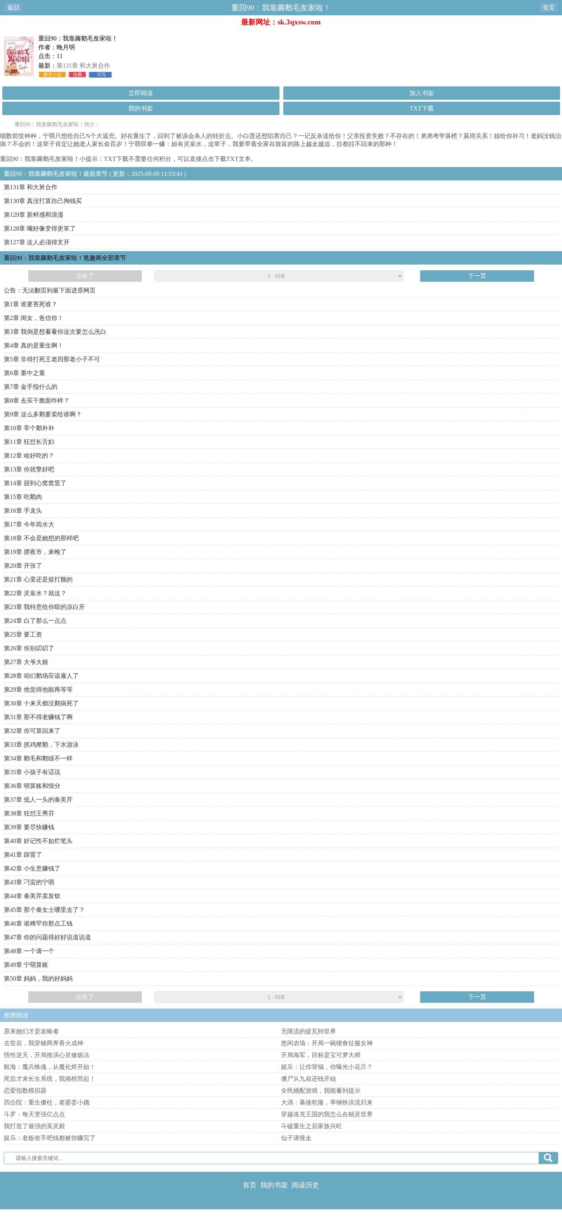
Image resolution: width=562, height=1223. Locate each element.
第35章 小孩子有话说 (32, 772)
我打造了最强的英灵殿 (34, 1126)
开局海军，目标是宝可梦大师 (321, 1055)
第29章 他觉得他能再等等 (38, 689)
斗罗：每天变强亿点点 (34, 1114)
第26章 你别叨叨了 (29, 648)
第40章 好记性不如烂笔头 (38, 841)
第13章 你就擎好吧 (29, 469)
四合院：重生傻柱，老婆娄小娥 (46, 1102)
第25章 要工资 (23, 634)
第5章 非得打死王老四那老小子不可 (52, 359)
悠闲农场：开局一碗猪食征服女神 (327, 1043)
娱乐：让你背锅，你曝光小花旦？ (327, 1067)
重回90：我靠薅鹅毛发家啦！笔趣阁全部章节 (65, 258)
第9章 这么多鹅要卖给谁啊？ (43, 414)
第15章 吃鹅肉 (23, 497)
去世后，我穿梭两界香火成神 (43, 1043)
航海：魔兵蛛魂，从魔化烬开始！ (50, 1067)
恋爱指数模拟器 (25, 1090)
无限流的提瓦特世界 (308, 1031)
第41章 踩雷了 (23, 854)
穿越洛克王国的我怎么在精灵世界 (327, 1114)
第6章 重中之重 (24, 373)
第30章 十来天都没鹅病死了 (41, 703)
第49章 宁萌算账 (26, 965)
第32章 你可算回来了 (32, 731)
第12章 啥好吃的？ (29, 455)
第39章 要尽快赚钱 (29, 827)
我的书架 (140, 108)
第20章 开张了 (23, 565)
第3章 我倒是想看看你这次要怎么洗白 (55, 331)
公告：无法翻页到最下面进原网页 (50, 290)
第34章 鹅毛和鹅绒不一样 (38, 758)
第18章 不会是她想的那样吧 (41, 538)
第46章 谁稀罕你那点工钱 (38, 923)
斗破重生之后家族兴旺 (311, 1126)
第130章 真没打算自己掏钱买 (43, 201)
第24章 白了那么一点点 (35, 620)
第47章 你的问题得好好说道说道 (47, 937)
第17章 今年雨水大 (29, 524)
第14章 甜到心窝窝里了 (35, 483)
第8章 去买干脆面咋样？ (37, 400)
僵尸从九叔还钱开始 (308, 1078)
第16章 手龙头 (23, 510)
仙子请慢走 (296, 1138)
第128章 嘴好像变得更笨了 (40, 228)
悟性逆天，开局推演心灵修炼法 (46, 1055)
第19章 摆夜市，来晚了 (35, 552)
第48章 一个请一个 (29, 951)
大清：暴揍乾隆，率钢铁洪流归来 (327, 1102)
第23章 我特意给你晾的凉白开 (44, 607)
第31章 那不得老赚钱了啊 (38, 717)
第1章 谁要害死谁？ (30, 304)
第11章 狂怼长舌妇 (29, 442)
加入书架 (421, 93)
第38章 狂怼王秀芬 (29, 813)
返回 (13, 7)
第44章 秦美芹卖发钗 (32, 896)
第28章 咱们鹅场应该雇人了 (41, 675)
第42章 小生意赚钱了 (32, 868)
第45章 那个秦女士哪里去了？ (44, 909)
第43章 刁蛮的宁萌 (29, 882)
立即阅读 (140, 93)
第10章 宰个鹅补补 (29, 428)
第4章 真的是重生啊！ (33, 345)
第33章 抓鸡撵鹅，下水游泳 (41, 744)
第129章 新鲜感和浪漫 (33, 214)
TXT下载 (421, 108)
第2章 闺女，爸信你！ (33, 318)
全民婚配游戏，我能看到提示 (321, 1090)
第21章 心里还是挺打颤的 (38, 579)
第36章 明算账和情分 (32, 786)
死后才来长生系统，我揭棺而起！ (50, 1078)
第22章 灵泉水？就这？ (35, 593)
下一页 (477, 276)
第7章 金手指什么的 (30, 386)
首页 (549, 7)
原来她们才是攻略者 (31, 1031)
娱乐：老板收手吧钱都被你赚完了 (50, 1138)
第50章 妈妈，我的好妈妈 (38, 978)
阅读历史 (305, 1185)
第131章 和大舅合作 (83, 65)
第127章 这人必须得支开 (37, 242)
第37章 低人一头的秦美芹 (38, 799)
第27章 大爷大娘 (26, 662)
